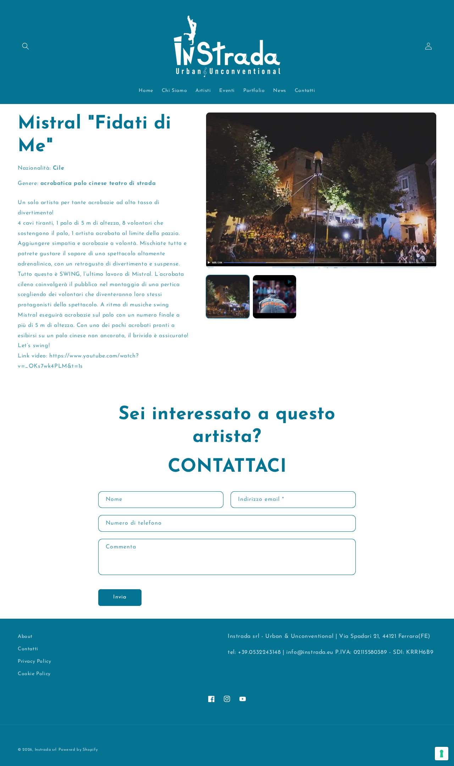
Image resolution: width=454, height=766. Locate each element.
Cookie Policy (34, 674)
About (25, 636)
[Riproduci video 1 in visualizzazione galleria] (274, 296)
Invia (120, 597)
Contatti (28, 649)
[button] (25, 46)
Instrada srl (46, 750)
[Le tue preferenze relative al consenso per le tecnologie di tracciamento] (441, 753)
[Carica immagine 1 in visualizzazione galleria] (227, 296)
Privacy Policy (34, 661)
